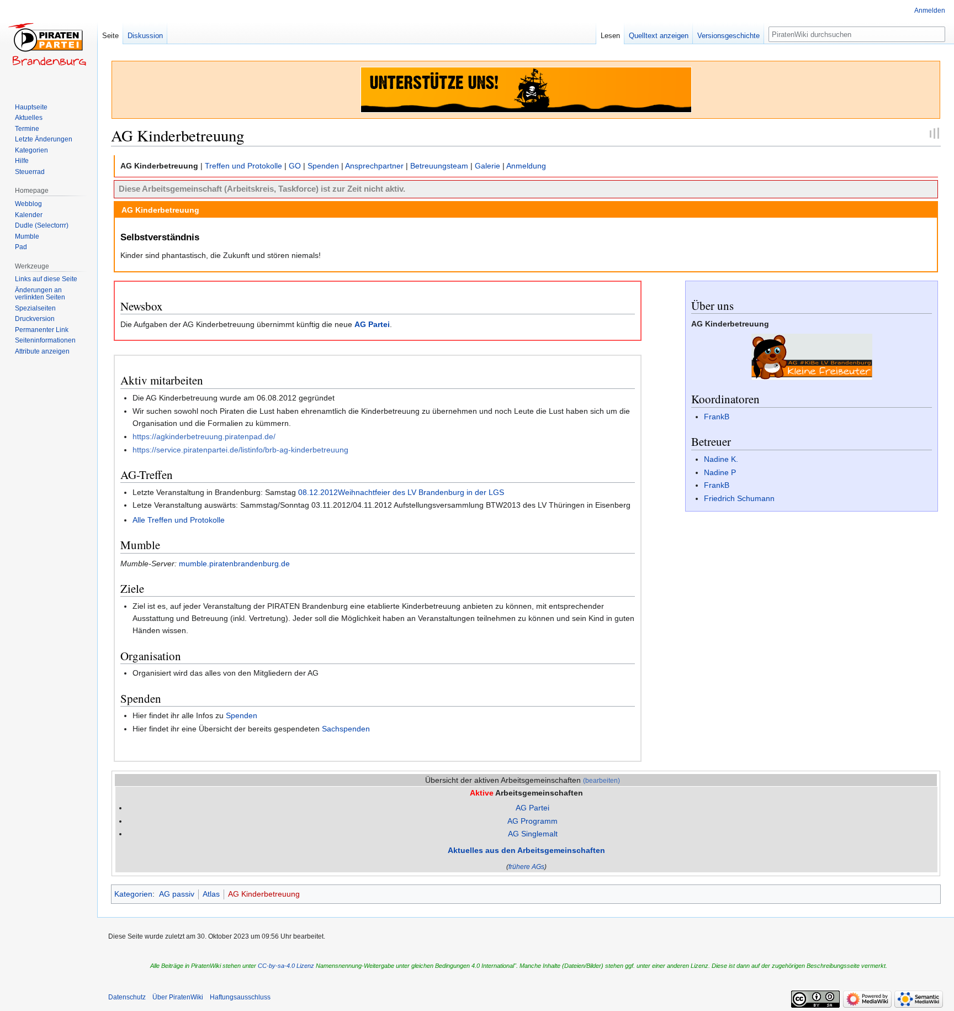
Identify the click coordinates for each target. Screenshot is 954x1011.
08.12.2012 (318, 492)
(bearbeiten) (601, 780)
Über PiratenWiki (177, 997)
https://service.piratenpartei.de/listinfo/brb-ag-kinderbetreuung (240, 449)
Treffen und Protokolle (243, 165)
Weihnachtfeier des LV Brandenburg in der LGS (421, 492)
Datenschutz (127, 997)
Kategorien (133, 893)
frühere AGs (526, 866)
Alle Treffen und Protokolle (178, 519)
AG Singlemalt (533, 833)
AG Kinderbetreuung (264, 893)
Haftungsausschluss (240, 997)
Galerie (487, 165)
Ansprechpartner (374, 165)
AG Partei (372, 324)
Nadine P (720, 472)
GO (295, 165)
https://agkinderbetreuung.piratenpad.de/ (203, 436)
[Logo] (811, 356)
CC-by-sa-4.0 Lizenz (286, 965)
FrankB (716, 416)
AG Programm (532, 821)
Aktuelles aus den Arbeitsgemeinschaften (526, 850)
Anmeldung (526, 165)
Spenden (323, 165)
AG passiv (176, 893)
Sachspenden (346, 728)
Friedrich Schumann (739, 498)
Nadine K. (721, 459)
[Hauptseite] (48, 44)
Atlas (211, 893)
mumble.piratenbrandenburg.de (234, 563)
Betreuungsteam (439, 165)
